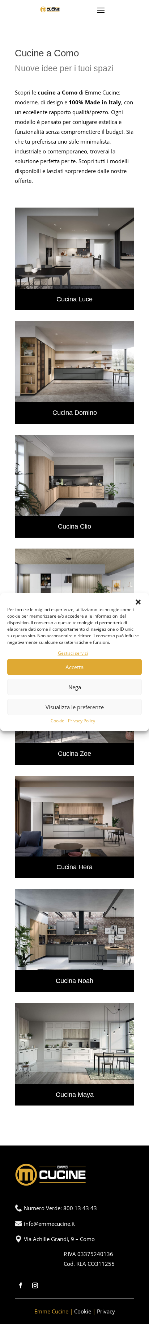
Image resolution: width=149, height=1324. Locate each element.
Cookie (57, 721)
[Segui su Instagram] (35, 1285)
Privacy (106, 1311)
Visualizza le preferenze (75, 707)
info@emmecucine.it (49, 1223)
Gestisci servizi (73, 653)
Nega (74, 687)
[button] (138, 602)
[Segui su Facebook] (20, 1285)
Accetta (74, 667)
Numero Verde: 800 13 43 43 (60, 1208)
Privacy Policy (81, 721)
